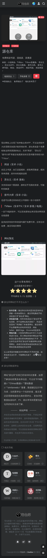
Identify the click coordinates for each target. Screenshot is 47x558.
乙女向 (29, 464)
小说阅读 (15, 46)
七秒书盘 (7, 498)
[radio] (12, 291)
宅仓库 (22, 552)
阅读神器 (39, 68)
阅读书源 (29, 68)
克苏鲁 (29, 498)
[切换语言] (33, 3)
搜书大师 (31, 65)
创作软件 (35, 481)
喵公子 (6, 464)
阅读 (12, 68)
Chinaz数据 (15, 383)
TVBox (20, 62)
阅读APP (20, 68)
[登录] (38, 4)
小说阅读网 (14, 464)
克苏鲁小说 (37, 498)
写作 (28, 481)
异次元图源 (20, 65)
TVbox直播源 (30, 62)
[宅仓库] (23, 3)
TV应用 (13, 481)
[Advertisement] (23, 111)
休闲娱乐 (6, 46)
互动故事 (37, 464)
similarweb (13, 387)
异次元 (41, 62)
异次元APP (9, 65)
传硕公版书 (15, 498)
